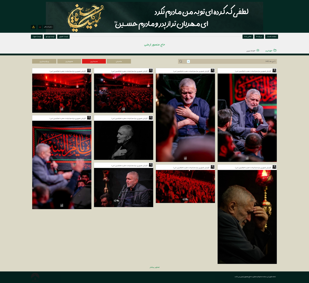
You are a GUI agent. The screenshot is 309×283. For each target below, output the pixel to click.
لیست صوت (37, 36)
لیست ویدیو (50, 36)
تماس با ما (247, 36)
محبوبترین (69, 61)
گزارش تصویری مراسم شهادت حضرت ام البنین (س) (68, 71)
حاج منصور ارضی (245, 276)
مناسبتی (119, 61)
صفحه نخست (271, 36)
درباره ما (259, 36)
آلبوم (268, 51)
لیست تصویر (63, 36)
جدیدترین (94, 61)
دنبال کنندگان (48, 26)
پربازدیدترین (44, 61)
